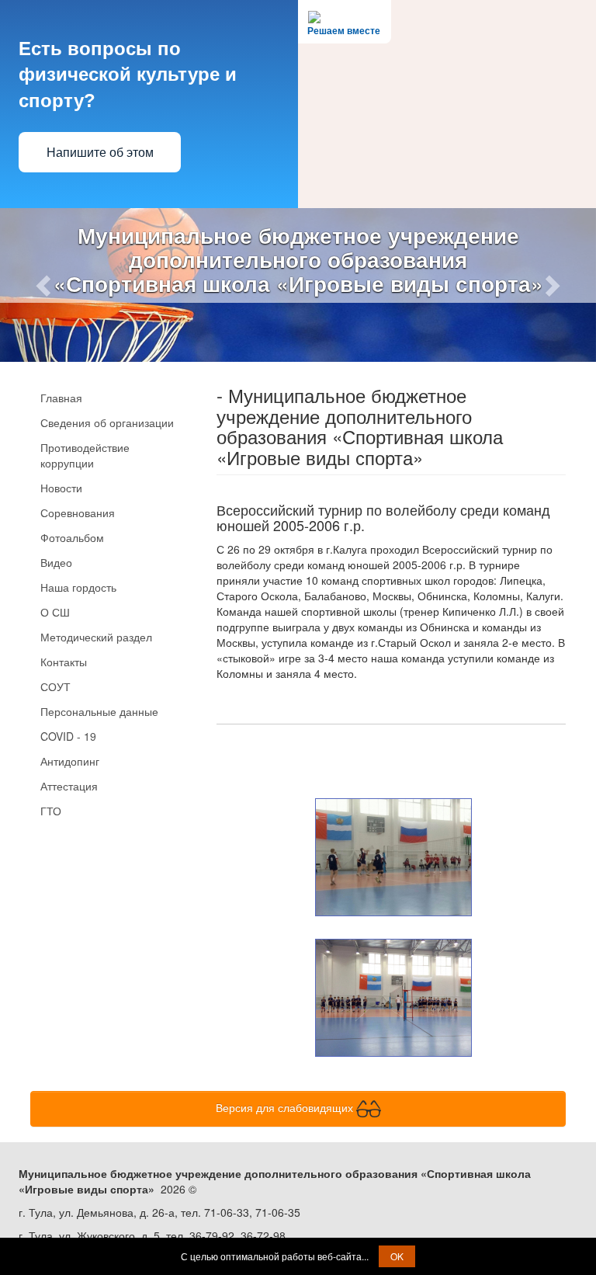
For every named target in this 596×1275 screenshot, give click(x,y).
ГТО (50, 810)
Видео (56, 562)
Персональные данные (99, 711)
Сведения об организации (107, 422)
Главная (61, 397)
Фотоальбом (72, 537)
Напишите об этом (100, 152)
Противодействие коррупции (85, 455)
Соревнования (77, 512)
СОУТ (55, 686)
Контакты (63, 661)
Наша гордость (78, 587)
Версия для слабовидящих (286, 1106)
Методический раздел (96, 636)
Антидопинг (69, 761)
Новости (61, 487)
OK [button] (397, 1256)
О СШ (55, 612)
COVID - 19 (68, 736)
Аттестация (69, 786)
